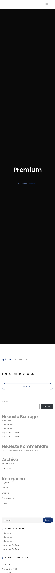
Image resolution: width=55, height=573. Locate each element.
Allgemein (6, 482)
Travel (4, 503)
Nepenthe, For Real (10, 432)
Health (5, 487)
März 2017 (6, 468)
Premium (27, 386)
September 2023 (9, 463)
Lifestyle (5, 493)
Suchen (5, 401)
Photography (8, 498)
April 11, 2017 (7, 359)
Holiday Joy (7, 424)
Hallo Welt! (6, 420)
